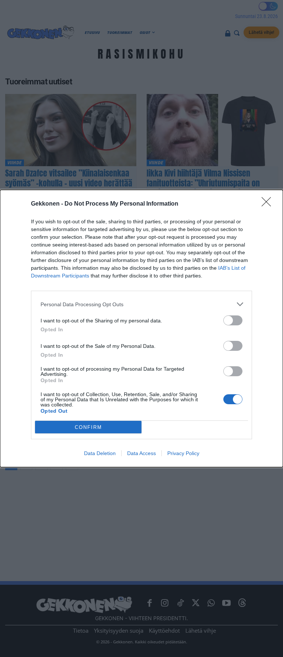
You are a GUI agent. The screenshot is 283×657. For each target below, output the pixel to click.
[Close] (269, 204)
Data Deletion (100, 453)
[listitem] (141, 304)
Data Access (141, 453)
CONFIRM (88, 427)
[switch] (232, 320)
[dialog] (141, 328)
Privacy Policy (183, 453)
